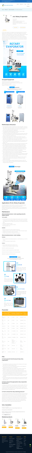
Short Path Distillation (12, 444)
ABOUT (28, 4)
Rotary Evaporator (12, 9)
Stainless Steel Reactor (11, 446)
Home (3, 9)
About (25, 443)
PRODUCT (21, 4)
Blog (24, 441)
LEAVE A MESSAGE (22, 27)
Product (25, 440)
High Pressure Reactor (11, 442)
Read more (4, 427)
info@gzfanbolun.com (7, 414)
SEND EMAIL (15, 27)
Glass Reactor (11, 440)
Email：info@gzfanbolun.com (6, 1)
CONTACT (28, 6)
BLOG (25, 4)
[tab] (4, 30)
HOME (18, 4)
